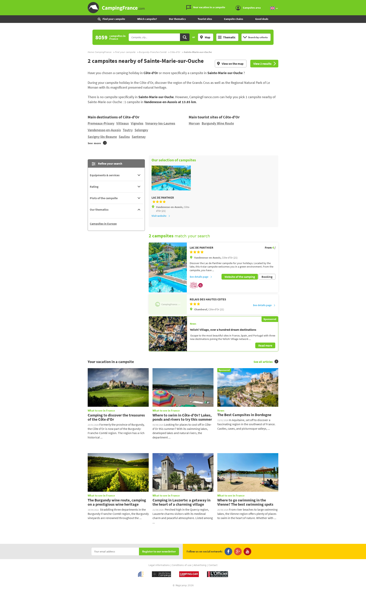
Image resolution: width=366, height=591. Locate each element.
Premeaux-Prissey (101, 123)
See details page (199, 276)
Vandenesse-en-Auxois (104, 130)
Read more (265, 345)
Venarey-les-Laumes (160, 123)
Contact (213, 565)
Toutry (128, 130)
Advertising (199, 565)
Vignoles (137, 123)
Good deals (261, 19)
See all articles (263, 362)
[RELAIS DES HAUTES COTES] (168, 304)
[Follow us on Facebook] (228, 551)
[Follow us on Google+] (238, 551)
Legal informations (159, 565)
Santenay (139, 136)
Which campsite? (147, 19)
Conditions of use (181, 565)
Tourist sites (205, 19)
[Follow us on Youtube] (247, 551)
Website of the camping (240, 277)
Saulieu (124, 136)
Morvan (194, 123)
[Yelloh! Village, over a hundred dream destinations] (168, 333)
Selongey (141, 130)
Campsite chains (233, 19)
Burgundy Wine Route (218, 123)
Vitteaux (122, 123)
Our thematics (177, 19)
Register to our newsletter (159, 552)
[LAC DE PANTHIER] (168, 268)
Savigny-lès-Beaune (102, 136)
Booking (267, 277)
